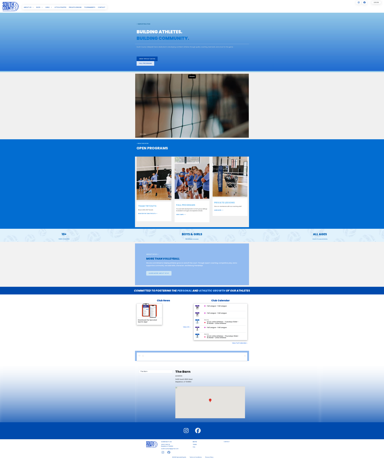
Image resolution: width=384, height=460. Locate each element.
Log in (376, 2)
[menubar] (64, 7)
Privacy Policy (209, 457)
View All (186, 327)
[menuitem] (28, 7)
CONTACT (227, 442)
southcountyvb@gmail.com (169, 449)
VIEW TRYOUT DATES (147, 59)
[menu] (155, 371)
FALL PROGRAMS (145, 63)
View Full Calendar (239, 343)
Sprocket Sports (181, 457)
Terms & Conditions (196, 457)
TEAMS (195, 444)
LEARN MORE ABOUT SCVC (159, 273)
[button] (210, 400)
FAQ (194, 447)
